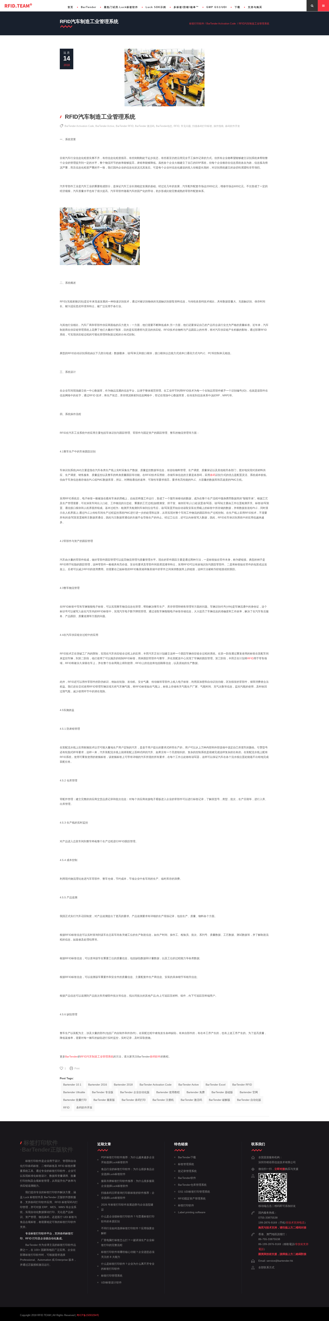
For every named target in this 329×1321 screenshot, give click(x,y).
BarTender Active (104, 126)
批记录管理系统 (187, 1171)
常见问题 (186, 126)
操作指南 (219, 126)
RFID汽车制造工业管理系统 (96, 1056)
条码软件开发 (232, 126)
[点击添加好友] (272, 1201)
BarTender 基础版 (222, 1092)
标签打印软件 (196, 23)
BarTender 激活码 (144, 126)
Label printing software (191, 1212)
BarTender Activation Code (221, 23)
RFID (176, 126)
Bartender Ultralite (74, 1092)
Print (77, 1068)
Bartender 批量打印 (75, 1099)
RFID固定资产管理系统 (192, 1198)
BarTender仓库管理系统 (192, 1184)
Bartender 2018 (123, 1084)
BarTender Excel (215, 1084)
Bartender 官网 (249, 1092)
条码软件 (155, 1056)
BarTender (71, 1056)
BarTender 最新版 (104, 1099)
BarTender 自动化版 (249, 1099)
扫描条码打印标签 (202, 126)
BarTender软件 (187, 1177)
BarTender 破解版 (219, 1099)
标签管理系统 (186, 1164)
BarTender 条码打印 (134, 1099)
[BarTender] (18, 6)
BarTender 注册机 (163, 1099)
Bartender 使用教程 (168, 1092)
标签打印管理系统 (111, 1275)
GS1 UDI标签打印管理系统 (194, 1191)
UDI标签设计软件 (111, 1282)
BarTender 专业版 (102, 1092)
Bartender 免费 (196, 1092)
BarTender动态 (164, 126)
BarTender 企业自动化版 (134, 1092)
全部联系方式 (266, 1267)
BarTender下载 (187, 1157)
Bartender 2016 (97, 1084)
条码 (212, 474)
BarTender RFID (124, 126)
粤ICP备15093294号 (88, 1315)
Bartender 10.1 (72, 1084)
